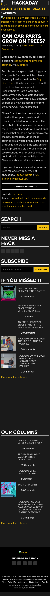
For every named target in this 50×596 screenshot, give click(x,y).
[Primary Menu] (46, 3)
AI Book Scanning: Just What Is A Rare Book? (31, 442)
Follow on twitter (8, 251)
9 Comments (27, 296)
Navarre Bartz (29, 45)
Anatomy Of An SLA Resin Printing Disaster (31, 290)
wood (29, 206)
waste (21, 206)
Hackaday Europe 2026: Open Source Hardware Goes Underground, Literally (31, 361)
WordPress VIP (30, 588)
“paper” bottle (23, 175)
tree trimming (9, 206)
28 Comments (28, 448)
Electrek (22, 64)
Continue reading (28, 187)
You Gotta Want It (29, 484)
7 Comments (27, 371)
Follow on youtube (13, 251)
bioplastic (7, 202)
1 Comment (26, 479)
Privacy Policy (7, 582)
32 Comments (28, 465)
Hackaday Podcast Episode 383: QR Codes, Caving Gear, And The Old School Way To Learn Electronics (31, 507)
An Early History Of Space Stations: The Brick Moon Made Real (31, 325)
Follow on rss (17, 251)
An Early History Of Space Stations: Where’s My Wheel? (29, 308)
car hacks (18, 194)
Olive (16, 202)
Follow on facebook (3, 251)
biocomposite (39, 198)
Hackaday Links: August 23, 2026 (27, 472)
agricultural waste (20, 198)
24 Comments (28, 349)
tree (42, 202)
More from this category (14, 377)
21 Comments (28, 316)
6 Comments (27, 517)
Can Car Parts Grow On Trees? (23, 38)
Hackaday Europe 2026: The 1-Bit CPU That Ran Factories (31, 341)
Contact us (22, 251)
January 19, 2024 (10, 45)
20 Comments (28, 332)
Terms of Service (20, 582)
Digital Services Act (37, 582)
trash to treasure (29, 202)
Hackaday (25, 3)
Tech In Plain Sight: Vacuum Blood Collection (29, 457)
